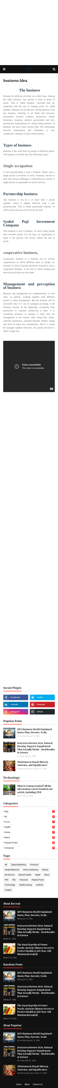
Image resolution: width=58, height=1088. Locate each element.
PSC (14, 880)
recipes (8, 890)
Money (45, 870)
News (29, 837)
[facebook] (15, 697)
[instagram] (15, 711)
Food (29, 822)
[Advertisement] (29, 32)
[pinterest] (42, 704)
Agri (29, 811)
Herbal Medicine (12, 870)
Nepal (37, 875)
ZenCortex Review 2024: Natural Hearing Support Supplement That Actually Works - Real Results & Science (36, 748)
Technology (10, 885)
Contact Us (38, 1084)
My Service (10, 875)
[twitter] (42, 697)
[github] (42, 711)
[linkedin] (15, 704)
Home (29, 832)
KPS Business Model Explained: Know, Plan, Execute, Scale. (34, 731)
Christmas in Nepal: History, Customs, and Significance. (32, 764)
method (39, 885)
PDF (6, 880)
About (27, 1084)
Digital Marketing (18, 865)
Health (29, 827)
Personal (24, 880)
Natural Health (25, 875)
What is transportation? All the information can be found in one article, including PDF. (35, 789)
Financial (34, 865)
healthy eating (25, 885)
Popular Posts (29, 842)
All (29, 816)
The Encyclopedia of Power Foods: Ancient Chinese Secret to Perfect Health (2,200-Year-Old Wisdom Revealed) (35, 949)
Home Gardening (30, 870)
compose (29, 848)
